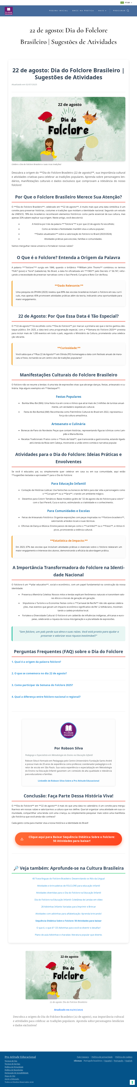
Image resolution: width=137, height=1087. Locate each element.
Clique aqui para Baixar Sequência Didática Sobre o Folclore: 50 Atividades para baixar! (72, 839)
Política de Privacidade (14, 1067)
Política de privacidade (102, 1057)
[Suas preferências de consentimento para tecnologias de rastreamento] (132, 1082)
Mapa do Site (10, 1076)
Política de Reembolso (14, 1070)
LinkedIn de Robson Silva (51, 780)
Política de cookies (123, 1057)
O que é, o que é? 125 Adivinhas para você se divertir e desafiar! (69, 927)
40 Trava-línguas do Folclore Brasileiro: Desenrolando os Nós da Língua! (68, 878)
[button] (121, 11)
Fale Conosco (83, 1057)
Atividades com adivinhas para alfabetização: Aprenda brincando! (68, 913)
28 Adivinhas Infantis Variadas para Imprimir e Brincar (68, 906)
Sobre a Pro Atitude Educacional (82, 780)
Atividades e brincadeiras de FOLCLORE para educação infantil (68, 885)
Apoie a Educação (12, 1079)
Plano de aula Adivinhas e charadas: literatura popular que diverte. (68, 934)
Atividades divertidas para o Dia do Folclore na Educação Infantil (68, 892)
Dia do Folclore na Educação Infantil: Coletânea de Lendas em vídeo (69, 899)
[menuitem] (59, 11)
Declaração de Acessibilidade (17, 1073)
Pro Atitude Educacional (20, 1057)
